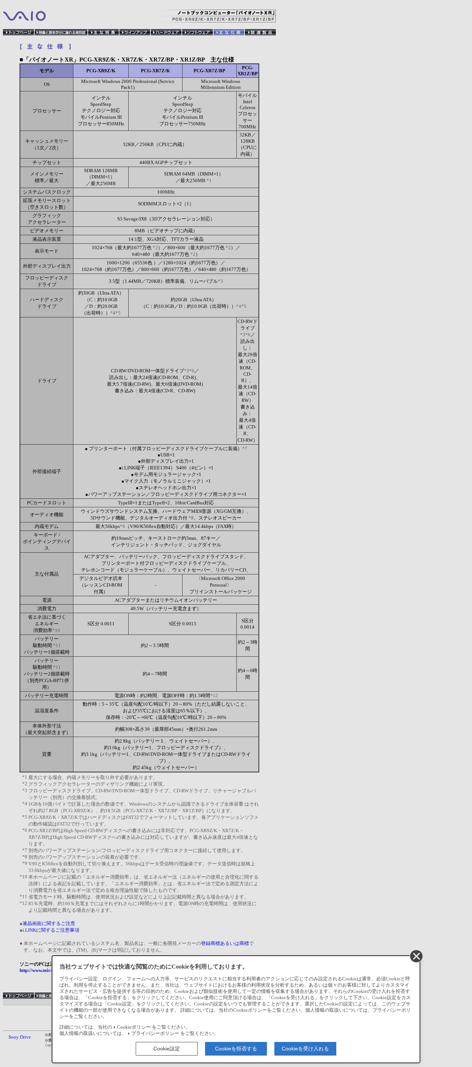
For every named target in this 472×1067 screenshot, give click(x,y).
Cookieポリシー (134, 1027)
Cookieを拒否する (236, 1049)
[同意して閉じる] (416, 956)
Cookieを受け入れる (305, 1049)
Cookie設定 (166, 1049)
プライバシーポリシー (155, 1033)
